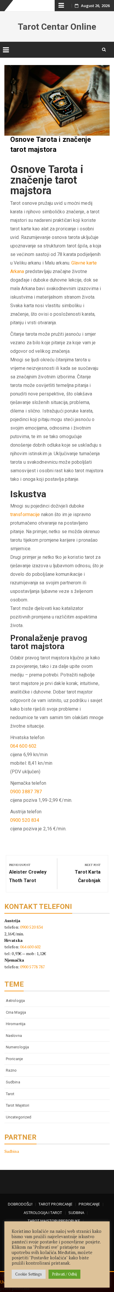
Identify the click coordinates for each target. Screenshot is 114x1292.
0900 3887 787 (26, 791)
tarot (10, 1094)
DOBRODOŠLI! (20, 1204)
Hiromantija (15, 1024)
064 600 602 (23, 746)
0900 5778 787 (32, 967)
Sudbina (13, 1082)
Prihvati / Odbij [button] (64, 1274)
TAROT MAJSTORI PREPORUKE (54, 1220)
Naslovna (14, 1035)
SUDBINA (76, 1212)
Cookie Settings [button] (28, 1274)
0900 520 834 (24, 820)
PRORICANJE (89, 1204)
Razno (11, 1070)
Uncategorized (18, 1117)
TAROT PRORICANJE (56, 1204)
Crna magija (16, 1012)
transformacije (25, 514)
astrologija (15, 1000)
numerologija (17, 1047)
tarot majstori (17, 1105)
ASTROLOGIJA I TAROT (43, 1212)
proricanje (14, 1059)
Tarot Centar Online (57, 26)
